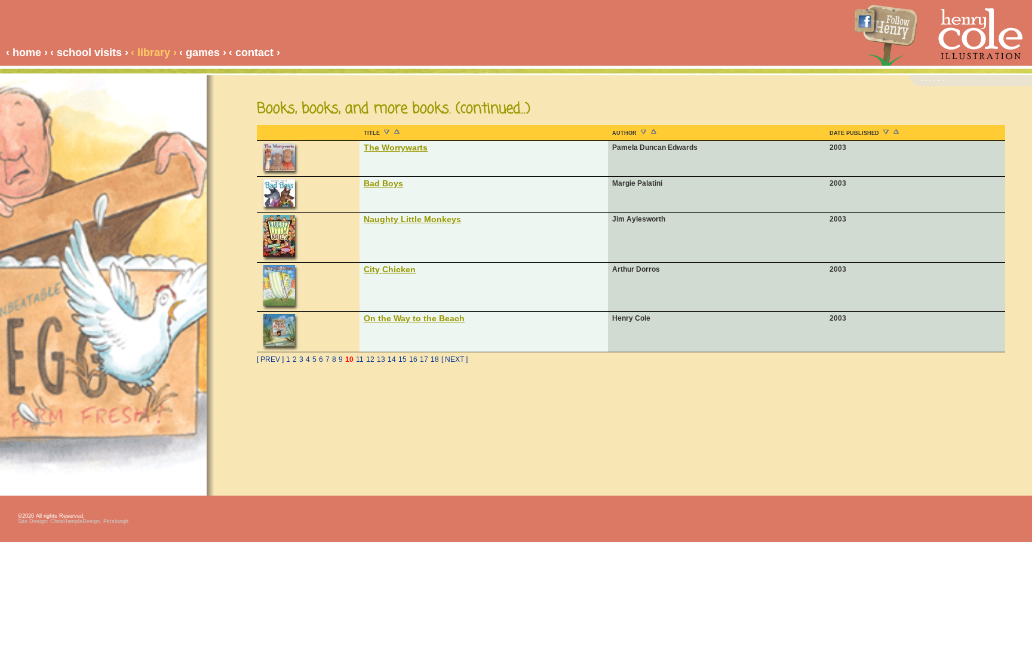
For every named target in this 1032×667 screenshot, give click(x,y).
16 (413, 359)
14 (392, 359)
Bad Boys (383, 183)
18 (435, 359)
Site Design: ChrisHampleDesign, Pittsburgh (73, 521)
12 (370, 359)
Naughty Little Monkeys (412, 219)
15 (402, 359)
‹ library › (154, 53)
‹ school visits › (89, 53)
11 (360, 359)
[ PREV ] (270, 359)
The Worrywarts (396, 147)
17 (424, 359)
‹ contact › (254, 53)
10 (349, 359)
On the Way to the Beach (414, 318)
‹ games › (202, 53)
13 (381, 359)
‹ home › (27, 53)
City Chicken (390, 269)
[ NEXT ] (454, 359)
